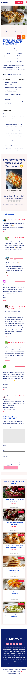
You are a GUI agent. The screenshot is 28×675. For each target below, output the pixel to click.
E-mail (5, 450)
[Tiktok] (20, 644)
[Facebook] (14, 644)
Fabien (8, 219)
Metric (21, 79)
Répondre (5, 231)
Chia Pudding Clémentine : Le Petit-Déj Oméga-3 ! (14, 592)
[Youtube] (7, 644)
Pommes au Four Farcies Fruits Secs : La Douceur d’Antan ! (14, 546)
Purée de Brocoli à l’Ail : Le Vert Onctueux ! (14, 615)
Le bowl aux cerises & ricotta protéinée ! (14, 523)
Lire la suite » (14, 503)
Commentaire (7, 427)
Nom (4, 445)
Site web (5, 456)
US (24, 79)
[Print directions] (23, 37)
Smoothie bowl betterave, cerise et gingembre (14, 500)
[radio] (8, 201)
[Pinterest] (17, 644)
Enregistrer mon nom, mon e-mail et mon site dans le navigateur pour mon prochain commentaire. (13, 464)
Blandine (10, 237)
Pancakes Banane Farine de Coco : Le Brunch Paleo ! (14, 569)
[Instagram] (11, 644)
